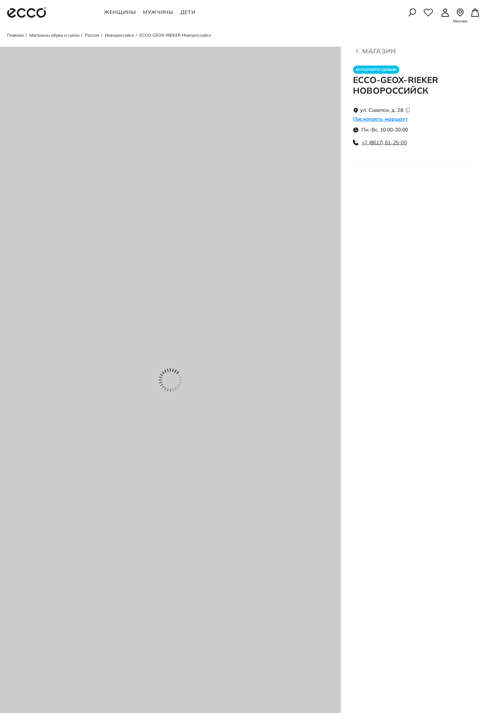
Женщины (120, 12)
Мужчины (158, 12)
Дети (187, 12)
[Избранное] (428, 12)
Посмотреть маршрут (380, 119)
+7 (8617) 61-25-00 (384, 142)
